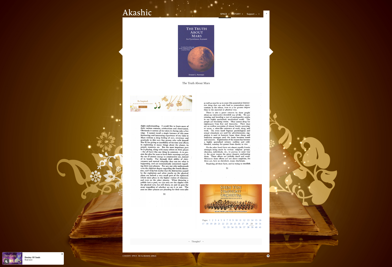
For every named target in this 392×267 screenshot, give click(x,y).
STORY (238, 14)
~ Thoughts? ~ (196, 241)
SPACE (225, 14)
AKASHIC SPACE (149, 256)
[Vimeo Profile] (268, 255)
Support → (253, 14)
